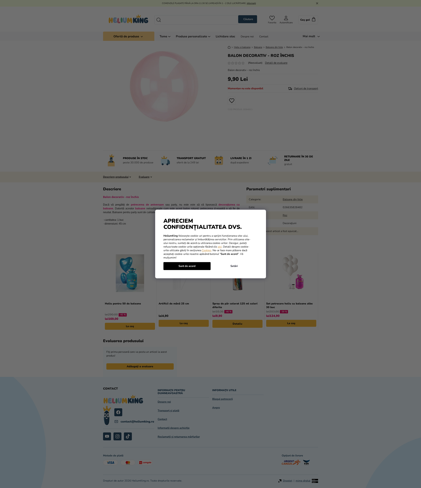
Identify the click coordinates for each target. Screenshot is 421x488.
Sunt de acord (187, 266)
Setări (234, 266)
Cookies (206, 250)
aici (220, 247)
